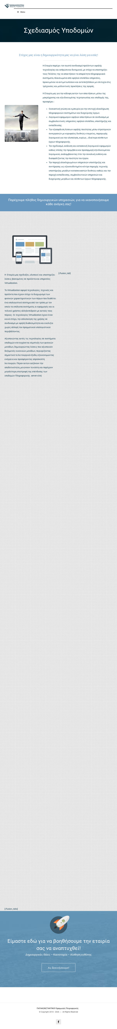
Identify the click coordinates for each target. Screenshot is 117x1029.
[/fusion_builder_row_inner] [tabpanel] (45, 475)
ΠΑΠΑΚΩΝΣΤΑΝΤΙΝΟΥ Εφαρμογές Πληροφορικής (58, 1008)
